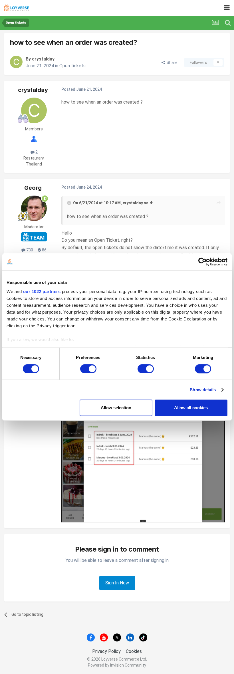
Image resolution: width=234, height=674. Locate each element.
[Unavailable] (143, 462)
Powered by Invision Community (117, 665)
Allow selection (116, 407)
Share (171, 62)
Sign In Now (117, 583)
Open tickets (72, 65)
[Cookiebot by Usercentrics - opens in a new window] (202, 261)
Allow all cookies (191, 407)
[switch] (88, 368)
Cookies (134, 651)
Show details (203, 389)
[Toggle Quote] (69, 203)
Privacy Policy (106, 651)
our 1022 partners (42, 291)
